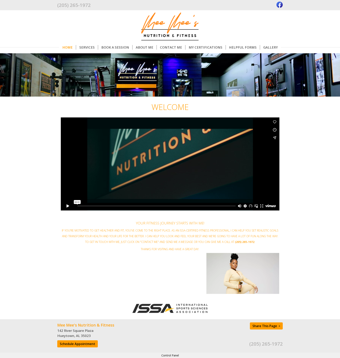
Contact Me (171, 47)
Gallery (270, 47)
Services (87, 47)
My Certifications (205, 47)
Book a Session (115, 47)
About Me (144, 47)
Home (67, 47)
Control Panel (170, 355)
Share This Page (265, 326)
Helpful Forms (243, 47)
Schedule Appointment (77, 344)
